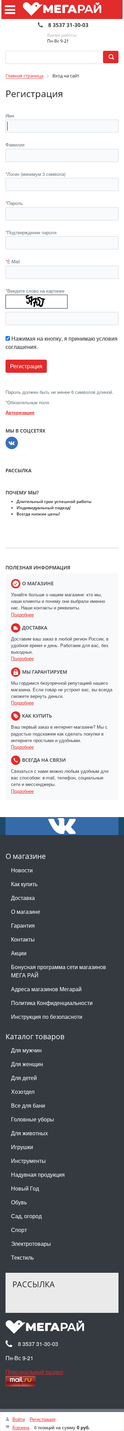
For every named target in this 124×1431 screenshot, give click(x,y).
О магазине (25, 912)
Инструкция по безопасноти (46, 1017)
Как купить (24, 884)
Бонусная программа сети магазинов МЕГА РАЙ (58, 971)
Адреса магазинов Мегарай (46, 989)
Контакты (23, 939)
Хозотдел (22, 1092)
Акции (19, 953)
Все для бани (28, 1105)
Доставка (23, 898)
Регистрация (42, 1419)
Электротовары (31, 1244)
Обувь (19, 1202)
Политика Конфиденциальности (52, 1003)
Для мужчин (26, 1050)
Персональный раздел (34, 1372)
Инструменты (28, 1161)
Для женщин (27, 1064)
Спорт (19, 1230)
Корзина (20, 1427)
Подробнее (22, 614)
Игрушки (22, 1147)
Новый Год (25, 1188)
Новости (22, 870)
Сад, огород (26, 1216)
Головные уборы (32, 1119)
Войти (18, 1419)
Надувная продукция (38, 1174)
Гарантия (23, 925)
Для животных (29, 1133)
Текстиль (22, 1257)
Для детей (24, 1078)
